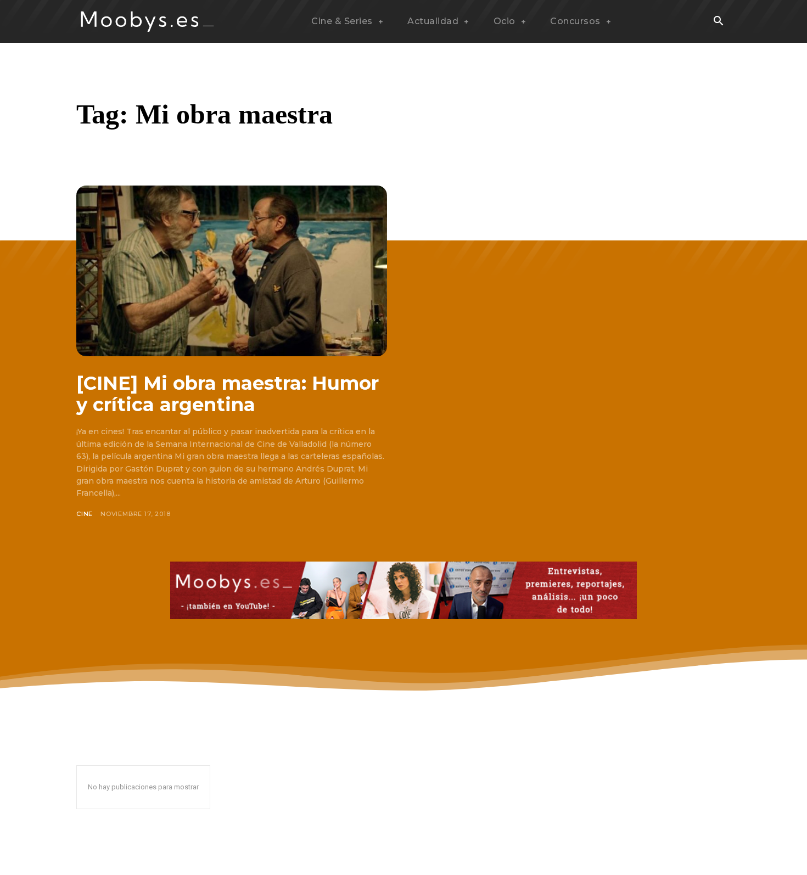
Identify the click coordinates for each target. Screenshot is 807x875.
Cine (84, 514)
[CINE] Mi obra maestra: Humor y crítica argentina (227, 394)
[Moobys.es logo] (147, 21)
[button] (718, 22)
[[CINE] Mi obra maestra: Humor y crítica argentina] (231, 271)
